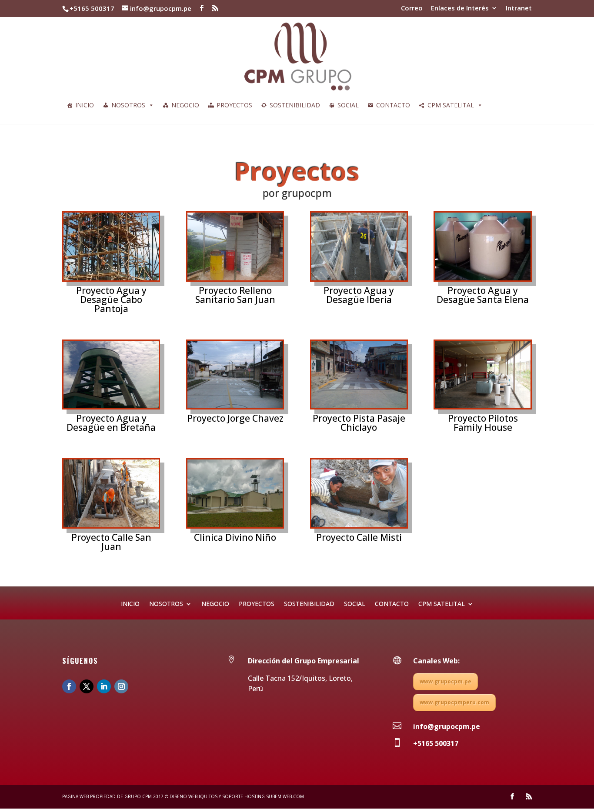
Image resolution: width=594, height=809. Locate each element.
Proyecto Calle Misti (359, 537)
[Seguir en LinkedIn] (104, 686)
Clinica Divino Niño (235, 537)
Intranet (519, 8)
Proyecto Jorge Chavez (235, 418)
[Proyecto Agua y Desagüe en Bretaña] (111, 375)
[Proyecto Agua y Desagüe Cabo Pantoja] (111, 246)
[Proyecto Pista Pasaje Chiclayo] (359, 375)
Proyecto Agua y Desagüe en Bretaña (111, 422)
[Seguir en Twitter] (86, 686)
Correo (412, 8)
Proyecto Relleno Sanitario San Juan (235, 295)
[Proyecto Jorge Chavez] (235, 375)
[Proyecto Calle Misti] (359, 493)
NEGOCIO (185, 105)
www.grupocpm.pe (445, 681)
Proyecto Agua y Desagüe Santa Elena (483, 295)
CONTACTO (393, 105)
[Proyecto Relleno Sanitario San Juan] (235, 246)
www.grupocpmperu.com (454, 702)
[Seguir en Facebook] (69, 686)
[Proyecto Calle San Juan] (111, 493)
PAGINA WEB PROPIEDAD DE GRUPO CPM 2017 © (115, 796)
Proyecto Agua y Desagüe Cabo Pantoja (111, 299)
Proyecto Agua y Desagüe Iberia (359, 295)
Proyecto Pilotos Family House (483, 422)
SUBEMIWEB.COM (284, 796)
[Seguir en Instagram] (121, 686)
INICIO (84, 105)
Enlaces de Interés (460, 8)
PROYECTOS (234, 105)
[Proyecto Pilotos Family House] (482, 375)
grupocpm (306, 191)
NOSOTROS (128, 105)
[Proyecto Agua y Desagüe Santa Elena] (482, 246)
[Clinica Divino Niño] (235, 493)
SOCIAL (348, 105)
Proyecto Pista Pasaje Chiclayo (359, 422)
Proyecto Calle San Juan (111, 542)
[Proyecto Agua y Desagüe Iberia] (359, 246)
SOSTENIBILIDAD (295, 105)
